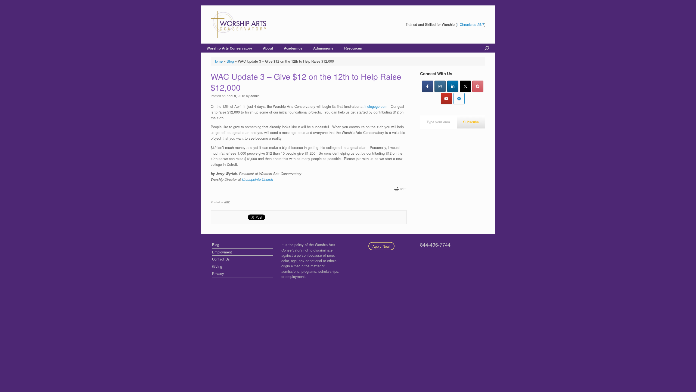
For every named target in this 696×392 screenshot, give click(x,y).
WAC (227, 202)
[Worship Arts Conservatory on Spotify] (459, 98)
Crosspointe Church (257, 179)
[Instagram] (440, 86)
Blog (230, 61)
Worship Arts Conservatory (229, 48)
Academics (293, 48)
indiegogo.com (376, 106)
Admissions (323, 48)
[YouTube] (446, 98)
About (268, 48)
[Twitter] (465, 86)
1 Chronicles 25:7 (470, 24)
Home (218, 61)
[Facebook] (427, 86)
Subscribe (471, 121)
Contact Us (221, 259)
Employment (222, 252)
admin (255, 95)
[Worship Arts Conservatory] (239, 24)
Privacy (218, 273)
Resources (353, 48)
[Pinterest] (477, 86)
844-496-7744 (435, 244)
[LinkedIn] (452, 86)
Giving (217, 266)
